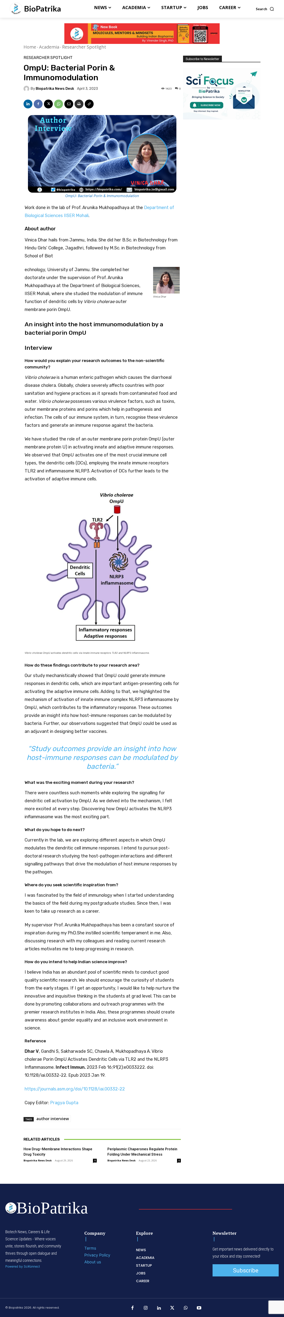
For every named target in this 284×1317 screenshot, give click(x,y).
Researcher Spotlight (84, 47)
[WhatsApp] (58, 104)
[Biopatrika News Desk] (27, 89)
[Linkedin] (28, 104)
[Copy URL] (89, 104)
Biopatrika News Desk (55, 88)
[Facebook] (38, 104)
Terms (90, 1248)
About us (92, 1262)
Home (30, 47)
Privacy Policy (97, 1255)
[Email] (68, 104)
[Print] (79, 104)
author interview (52, 1118)
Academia (49, 47)
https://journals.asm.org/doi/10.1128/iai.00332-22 (75, 1089)
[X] (48, 104)
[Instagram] (145, 1308)
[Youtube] (199, 1308)
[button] (265, 9)
